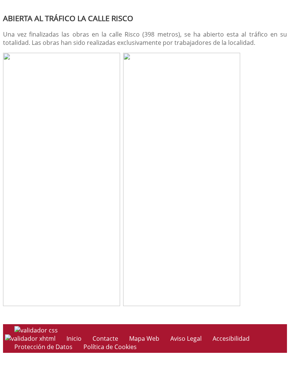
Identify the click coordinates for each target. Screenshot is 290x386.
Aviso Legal (186, 338)
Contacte (105, 338)
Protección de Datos (43, 347)
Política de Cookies (110, 347)
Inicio (74, 338)
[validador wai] (31, 338)
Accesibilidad (231, 338)
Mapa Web (144, 338)
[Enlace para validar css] (36, 330)
